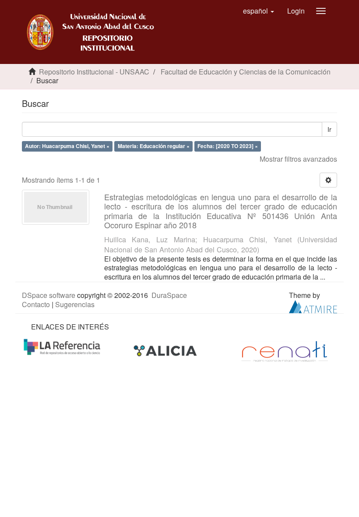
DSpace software (48, 295)
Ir (329, 129)
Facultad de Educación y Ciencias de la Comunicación (246, 72)
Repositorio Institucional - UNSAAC (94, 72)
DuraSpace (169, 295)
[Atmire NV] (313, 306)
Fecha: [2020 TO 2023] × (227, 146)
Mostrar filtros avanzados (298, 159)
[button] (258, 11)
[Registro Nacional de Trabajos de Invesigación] (284, 351)
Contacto (36, 304)
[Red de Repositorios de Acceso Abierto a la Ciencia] (63, 346)
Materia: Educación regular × (154, 146)
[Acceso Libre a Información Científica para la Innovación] (166, 351)
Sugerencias (75, 304)
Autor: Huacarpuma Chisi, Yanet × (67, 146)
